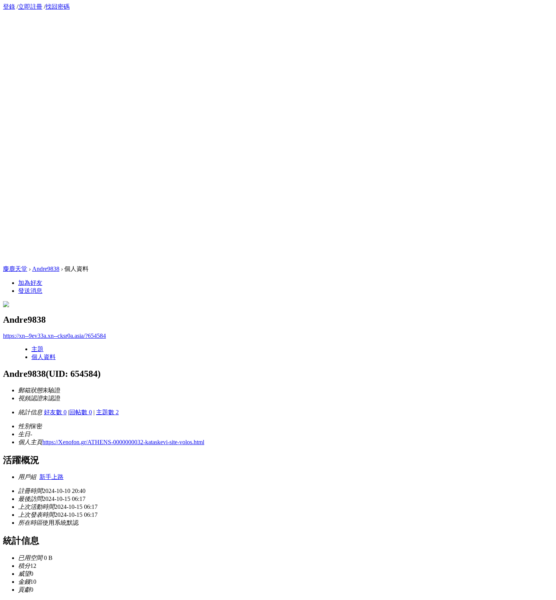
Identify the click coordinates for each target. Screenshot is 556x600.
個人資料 (43, 357)
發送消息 (30, 291)
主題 (37, 349)
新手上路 (51, 477)
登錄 (9, 6)
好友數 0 (55, 412)
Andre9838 (45, 269)
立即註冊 (30, 6)
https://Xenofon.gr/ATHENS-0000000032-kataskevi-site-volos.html (123, 442)
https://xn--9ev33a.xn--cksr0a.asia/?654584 (54, 336)
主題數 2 (107, 412)
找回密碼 (57, 6)
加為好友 (30, 283)
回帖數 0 (80, 412)
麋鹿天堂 (15, 269)
